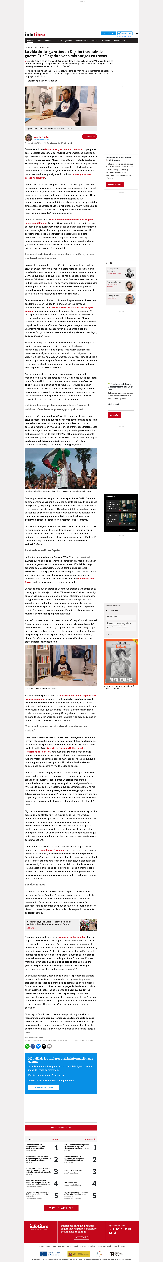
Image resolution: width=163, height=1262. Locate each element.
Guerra (90, 1040)
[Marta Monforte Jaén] (28, 138)
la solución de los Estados (71, 937)
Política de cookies (119, 1246)
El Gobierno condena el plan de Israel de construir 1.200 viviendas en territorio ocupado (38, 1170)
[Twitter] (121, 1229)
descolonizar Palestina (52, 850)
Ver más (109, 635)
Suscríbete (108, 33)
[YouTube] (110, 1233)
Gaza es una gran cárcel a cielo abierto (64, 149)
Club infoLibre (119, 40)
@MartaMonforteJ (42, 139)
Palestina (36, 1040)
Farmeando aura (70, 1182)
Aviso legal (91, 1246)
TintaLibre (106, 40)
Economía (49, 40)
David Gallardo (31, 1151)
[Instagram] (129, 1229)
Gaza (67, 1040)
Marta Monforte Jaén (41, 137)
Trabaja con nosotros (64, 1246)
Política (30, 40)
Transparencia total (124, 36)
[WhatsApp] (110, 1229)
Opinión (39, 40)
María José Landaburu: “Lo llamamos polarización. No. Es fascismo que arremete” (112, 506)
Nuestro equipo (51, 1246)
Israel (60, 1040)
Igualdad (68, 40)
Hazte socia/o (81, 1237)
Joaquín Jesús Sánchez (72, 1185)
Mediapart (95, 40)
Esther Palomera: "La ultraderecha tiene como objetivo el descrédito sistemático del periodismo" (37, 1147)
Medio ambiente (81, 40)
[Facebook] (113, 1229)
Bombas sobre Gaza (78, 1040)
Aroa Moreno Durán (71, 1173)
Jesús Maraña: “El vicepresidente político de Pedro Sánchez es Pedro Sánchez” (112, 520)
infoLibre (29, 1163)
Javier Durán (111, 298)
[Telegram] (125, 1229)
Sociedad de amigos (80, 1246)
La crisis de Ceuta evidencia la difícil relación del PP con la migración (37, 1194)
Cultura (59, 40)
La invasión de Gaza (49, 1040)
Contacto (41, 1246)
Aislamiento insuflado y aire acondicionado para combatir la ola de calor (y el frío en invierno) (38, 1159)
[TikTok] (115, 1233)
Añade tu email (114, 404)
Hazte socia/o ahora (44, 1088)
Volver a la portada (61, 1208)
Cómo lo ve (110, 497)
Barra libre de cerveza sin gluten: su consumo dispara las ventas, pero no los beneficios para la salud (38, 1183)
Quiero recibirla (115, 185)
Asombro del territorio (73, 1170)
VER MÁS (132, 529)
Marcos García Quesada (34, 1187)
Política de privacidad (104, 1246)
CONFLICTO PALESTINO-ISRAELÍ (38, 47)
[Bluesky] (117, 1229)
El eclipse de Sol (114, 295)
